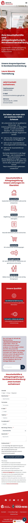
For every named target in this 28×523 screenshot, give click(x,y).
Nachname (4, 396)
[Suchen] (23, 367)
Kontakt (3, 512)
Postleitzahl (5, 421)
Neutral (14, 393)
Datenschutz (5, 443)
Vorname (4, 402)
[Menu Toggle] (26, 3)
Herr (4, 393)
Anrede (3, 390)
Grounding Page (13, 512)
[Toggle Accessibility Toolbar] (24, 519)
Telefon (3, 415)
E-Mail (3, 408)
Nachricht (4, 434)
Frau (8, 393)
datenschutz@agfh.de (8, 472)
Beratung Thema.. (7, 427)
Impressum (23, 512)
